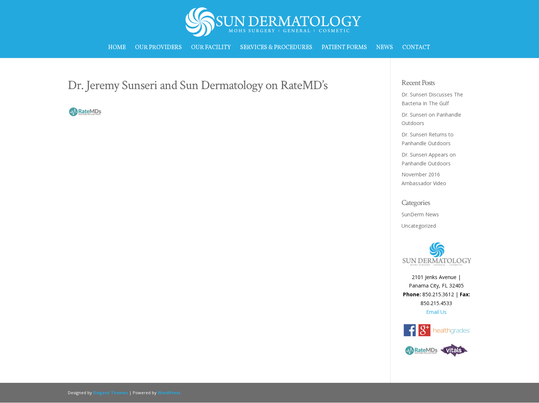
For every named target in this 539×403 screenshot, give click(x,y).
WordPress (169, 392)
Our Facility (211, 48)
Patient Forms (344, 48)
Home (117, 48)
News (384, 48)
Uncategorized (419, 225)
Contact (416, 48)
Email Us (436, 311)
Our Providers (158, 48)
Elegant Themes (110, 392)
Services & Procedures (276, 48)
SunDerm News (420, 214)
